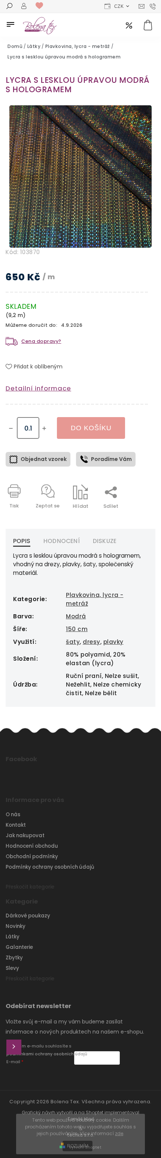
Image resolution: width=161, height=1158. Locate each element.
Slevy (12, 968)
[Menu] (10, 24)
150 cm (77, 629)
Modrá (76, 616)
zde (119, 1133)
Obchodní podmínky (32, 856)
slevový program (129, 26)
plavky (113, 642)
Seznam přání (41, 6)
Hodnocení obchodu (32, 846)
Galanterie (19, 947)
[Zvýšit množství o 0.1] (44, 428)
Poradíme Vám (111, 459)
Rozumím (77, 1146)
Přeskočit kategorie (30, 886)
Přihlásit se (13, 1047)
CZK (119, 6)
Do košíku (91, 428)
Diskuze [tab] (104, 541)
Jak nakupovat (25, 835)
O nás (13, 814)
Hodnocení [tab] (61, 541)
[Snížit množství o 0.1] (10, 428)
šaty (73, 642)
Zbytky (14, 957)
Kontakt (16, 825)
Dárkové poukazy (28, 915)
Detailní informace (38, 388)
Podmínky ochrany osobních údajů (50, 867)
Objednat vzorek (44, 459)
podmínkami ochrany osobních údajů (46, 1054)
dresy (91, 642)
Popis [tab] (21, 541)
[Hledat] (9, 6)
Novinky (15, 926)
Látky (12, 936)
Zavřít (123, 519)
